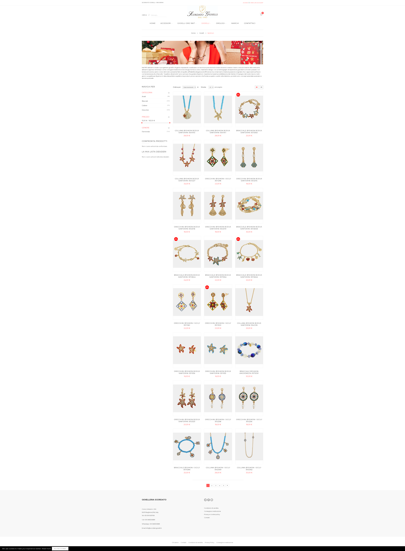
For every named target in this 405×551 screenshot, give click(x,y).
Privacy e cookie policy (212, 514)
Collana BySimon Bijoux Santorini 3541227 (187, 180)
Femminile (146, 132)
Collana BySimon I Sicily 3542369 (218, 469)
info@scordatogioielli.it (154, 528)
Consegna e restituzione (212, 511)
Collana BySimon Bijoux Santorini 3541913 (187, 132)
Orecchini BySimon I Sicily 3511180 (187, 324)
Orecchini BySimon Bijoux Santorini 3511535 (218, 372)
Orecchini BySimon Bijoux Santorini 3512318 (187, 228)
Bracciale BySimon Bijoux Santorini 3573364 (218, 276)
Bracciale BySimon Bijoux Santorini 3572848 (249, 228)
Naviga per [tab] (148, 87)
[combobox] (159, 15)
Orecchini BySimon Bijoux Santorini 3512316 (249, 180)
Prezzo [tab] (145, 117)
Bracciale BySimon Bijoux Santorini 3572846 (249, 276)
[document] (202, 548)
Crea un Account (256, 2)
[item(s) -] (261, 15)
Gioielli (201, 33)
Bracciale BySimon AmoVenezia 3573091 (249, 372)
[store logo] (202, 11)
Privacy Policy (209, 542)
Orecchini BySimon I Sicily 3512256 (249, 420)
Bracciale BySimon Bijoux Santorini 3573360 (249, 132)
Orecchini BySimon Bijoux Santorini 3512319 (218, 228)
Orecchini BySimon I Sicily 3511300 (218, 324)
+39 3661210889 (149, 520)
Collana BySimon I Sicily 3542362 (249, 469)
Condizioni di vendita (211, 508)
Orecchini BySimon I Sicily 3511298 (218, 180)
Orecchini (145, 110)
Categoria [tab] (147, 93)
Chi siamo (175, 542)
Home (193, 33)
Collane (144, 105)
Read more (46, 549)
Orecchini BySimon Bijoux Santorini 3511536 (187, 372)
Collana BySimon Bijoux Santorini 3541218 (249, 324)
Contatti (207, 517)
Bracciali (145, 101)
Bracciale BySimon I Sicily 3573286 (187, 469)
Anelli (144, 96)
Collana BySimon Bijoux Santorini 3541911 (218, 132)
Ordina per (177, 87)
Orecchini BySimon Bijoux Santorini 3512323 (187, 420)
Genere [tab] (145, 128)
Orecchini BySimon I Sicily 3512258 (218, 420)
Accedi (245, 2)
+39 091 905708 (149, 515)
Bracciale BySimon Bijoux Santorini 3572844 (187, 276)
